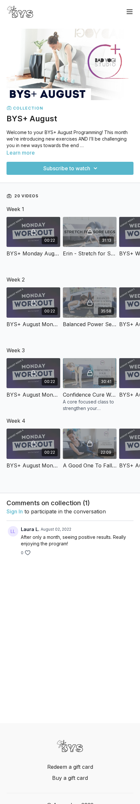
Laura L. (30, 529)
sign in (15, 511)
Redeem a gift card (70, 767)
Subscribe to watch (66, 168)
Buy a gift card (70, 778)
